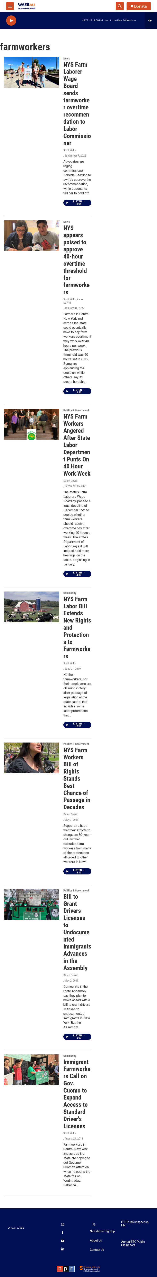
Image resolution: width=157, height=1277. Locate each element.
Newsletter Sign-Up (102, 1231)
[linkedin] (62, 1249)
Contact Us (97, 1249)
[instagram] (62, 1225)
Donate (140, 6)
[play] (11, 20)
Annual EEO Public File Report (133, 1243)
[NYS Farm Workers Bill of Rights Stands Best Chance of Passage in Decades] (31, 758)
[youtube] (62, 1241)
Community (69, 593)
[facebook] (62, 1233)
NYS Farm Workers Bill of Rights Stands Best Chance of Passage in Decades (76, 778)
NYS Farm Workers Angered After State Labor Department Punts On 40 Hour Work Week (76, 445)
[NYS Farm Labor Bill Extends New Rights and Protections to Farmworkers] (31, 607)
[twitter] (94, 1225)
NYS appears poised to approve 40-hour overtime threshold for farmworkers (76, 260)
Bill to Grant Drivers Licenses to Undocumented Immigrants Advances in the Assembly (77, 932)
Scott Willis (69, 150)
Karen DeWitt (70, 480)
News (66, 58)
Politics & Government (76, 410)
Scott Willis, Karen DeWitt (73, 301)
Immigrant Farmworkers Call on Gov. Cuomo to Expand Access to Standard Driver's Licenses (76, 1094)
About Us (96, 1240)
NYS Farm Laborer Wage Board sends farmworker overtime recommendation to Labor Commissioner (77, 104)
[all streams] (151, 20)
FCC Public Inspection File (135, 1224)
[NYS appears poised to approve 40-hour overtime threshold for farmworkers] (31, 235)
